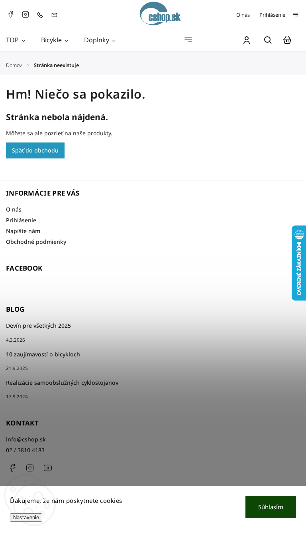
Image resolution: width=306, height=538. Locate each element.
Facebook (10, 14)
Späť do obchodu (35, 150)
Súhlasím (270, 507)
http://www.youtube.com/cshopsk (48, 468)
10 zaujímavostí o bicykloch (43, 354)
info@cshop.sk (26, 439)
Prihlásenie (272, 14)
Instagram (25, 14)
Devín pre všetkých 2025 (38, 325)
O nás (243, 14)
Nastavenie (26, 517)
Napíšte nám (23, 231)
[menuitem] (19, 40)
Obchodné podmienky (36, 241)
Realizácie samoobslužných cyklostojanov (62, 382)
